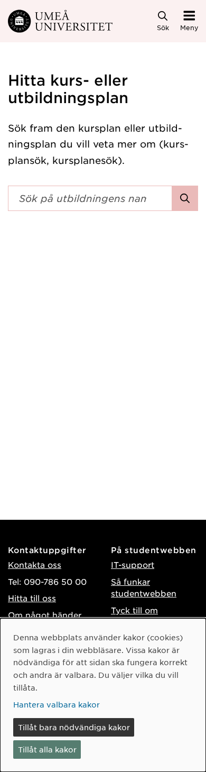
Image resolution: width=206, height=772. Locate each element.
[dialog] (103, 695)
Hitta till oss (32, 598)
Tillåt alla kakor (47, 749)
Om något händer (44, 615)
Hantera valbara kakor (56, 704)
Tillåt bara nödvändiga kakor (74, 727)
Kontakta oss (34, 564)
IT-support (132, 564)
